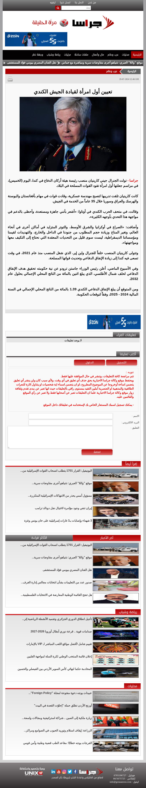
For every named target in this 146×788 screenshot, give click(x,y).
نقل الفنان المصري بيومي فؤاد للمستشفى (46, 62)
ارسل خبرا (65, 2)
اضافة (97, 451)
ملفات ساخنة (81, 54)
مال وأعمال (98, 54)
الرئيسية (137, 54)
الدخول (90, 362)
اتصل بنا (79, 2)
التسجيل (121, 362)
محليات (125, 54)
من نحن (92, 2)
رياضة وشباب (54, 54)
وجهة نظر (37, 54)
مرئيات (67, 54)
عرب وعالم (113, 54)
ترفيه (53, 2)
